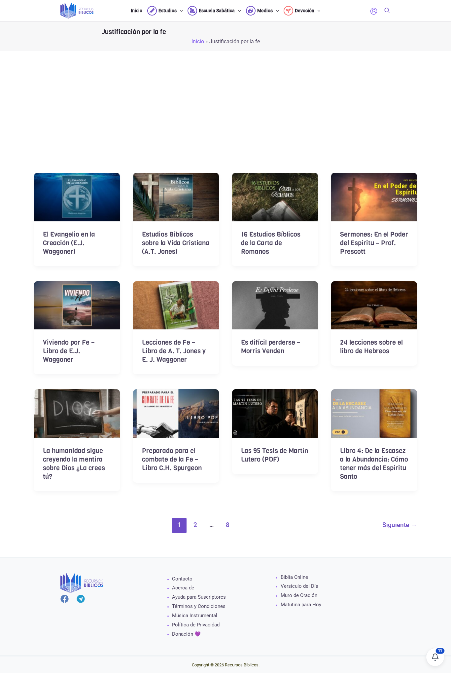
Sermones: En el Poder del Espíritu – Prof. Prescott (374, 243)
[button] (180, 10)
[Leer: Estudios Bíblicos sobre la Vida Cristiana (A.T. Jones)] (176, 196)
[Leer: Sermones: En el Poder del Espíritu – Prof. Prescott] (374, 196)
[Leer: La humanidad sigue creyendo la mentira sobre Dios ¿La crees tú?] (77, 412)
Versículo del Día (299, 586)
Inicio (197, 41)
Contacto (182, 579)
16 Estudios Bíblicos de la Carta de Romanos (270, 243)
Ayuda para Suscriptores (199, 597)
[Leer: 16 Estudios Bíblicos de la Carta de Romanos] (275, 196)
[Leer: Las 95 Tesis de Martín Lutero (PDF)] (275, 412)
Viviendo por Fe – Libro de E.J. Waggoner (69, 351)
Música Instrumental (194, 615)
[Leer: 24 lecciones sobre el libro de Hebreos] (374, 304)
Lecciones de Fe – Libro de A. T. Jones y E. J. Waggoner (174, 351)
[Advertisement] (225, 124)
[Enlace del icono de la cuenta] (373, 11)
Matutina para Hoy (301, 605)
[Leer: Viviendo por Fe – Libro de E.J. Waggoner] (77, 304)
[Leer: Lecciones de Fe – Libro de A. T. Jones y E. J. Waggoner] (176, 304)
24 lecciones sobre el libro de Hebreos (371, 346)
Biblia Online (294, 577)
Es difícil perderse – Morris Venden (270, 346)
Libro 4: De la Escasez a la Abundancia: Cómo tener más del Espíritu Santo (374, 463)
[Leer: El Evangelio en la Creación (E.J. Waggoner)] (77, 196)
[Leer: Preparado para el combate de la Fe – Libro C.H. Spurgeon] (176, 412)
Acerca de (183, 588)
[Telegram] (81, 599)
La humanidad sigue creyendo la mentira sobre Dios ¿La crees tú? (74, 463)
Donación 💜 (186, 634)
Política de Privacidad (196, 625)
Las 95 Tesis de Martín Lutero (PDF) (274, 455)
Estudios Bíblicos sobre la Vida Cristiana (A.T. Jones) (175, 243)
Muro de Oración (299, 595)
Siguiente (399, 525)
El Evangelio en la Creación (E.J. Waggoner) (69, 243)
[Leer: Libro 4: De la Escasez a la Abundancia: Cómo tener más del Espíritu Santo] (374, 412)
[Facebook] (64, 599)
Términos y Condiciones (199, 606)
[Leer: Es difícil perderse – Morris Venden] (275, 304)
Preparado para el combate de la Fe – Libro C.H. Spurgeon (172, 459)
